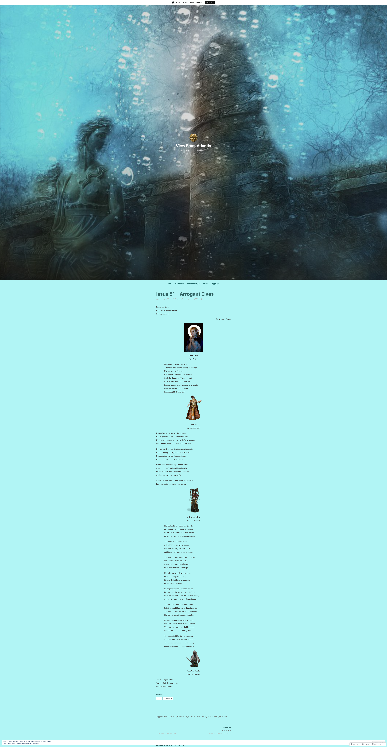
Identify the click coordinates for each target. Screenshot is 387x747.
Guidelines (179, 284)
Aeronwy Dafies (170, 717)
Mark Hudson (224, 717)
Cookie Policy (36, 743)
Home (170, 284)
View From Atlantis (193, 145)
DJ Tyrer (191, 717)
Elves (198, 717)
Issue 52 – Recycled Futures (219, 734)
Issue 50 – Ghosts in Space (166, 734)
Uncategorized (180, 299)
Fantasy (204, 717)
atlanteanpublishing (164, 299)
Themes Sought (193, 284)
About (205, 284)
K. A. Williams (213, 717)
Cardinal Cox (182, 717)
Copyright (215, 284)
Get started (210, 2)
